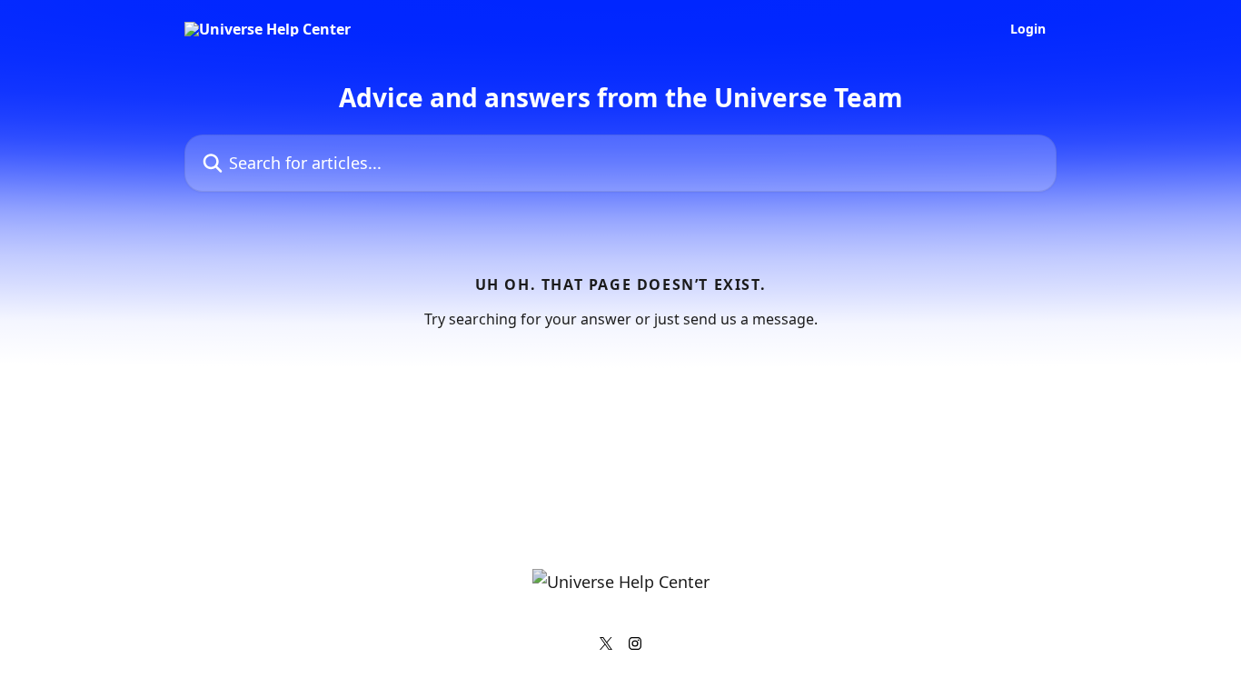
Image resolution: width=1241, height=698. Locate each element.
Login (1028, 29)
